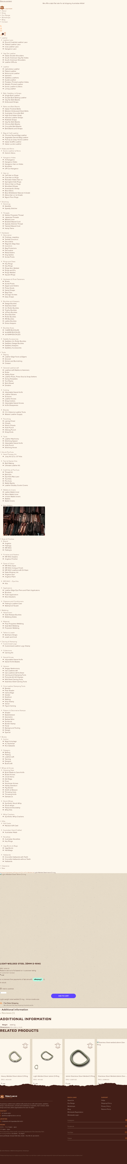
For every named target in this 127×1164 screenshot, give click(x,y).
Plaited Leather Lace (12, 44)
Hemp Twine (9, 228)
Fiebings (8, 545)
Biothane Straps (11, 635)
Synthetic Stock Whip (13, 803)
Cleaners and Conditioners (13, 601)
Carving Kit (9, 652)
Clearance (5, 866)
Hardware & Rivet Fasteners (14, 279)
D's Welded (28, 872)
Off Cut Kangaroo (11, 168)
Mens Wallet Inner (11, 494)
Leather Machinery (12, 439)
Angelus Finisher (11, 559)
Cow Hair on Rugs (12, 177)
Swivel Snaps (10, 290)
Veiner (7, 703)
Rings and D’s (10, 270)
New (3, 868)
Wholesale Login (73, 1115)
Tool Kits (8, 479)
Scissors (8, 396)
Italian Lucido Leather (13, 144)
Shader (7, 712)
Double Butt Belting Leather (15, 97)
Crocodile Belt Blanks (13, 126)
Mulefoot (8, 697)
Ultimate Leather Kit (12, 465)
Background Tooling (12, 728)
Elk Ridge (8, 779)
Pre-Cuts (8, 481)
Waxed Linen (10, 219)
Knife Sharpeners (11, 405)
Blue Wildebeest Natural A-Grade (17, 193)
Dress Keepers (10, 323)
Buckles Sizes (8, 328)
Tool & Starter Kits (10, 461)
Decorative (7, 235)
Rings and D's (18, 872)
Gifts (3, 821)
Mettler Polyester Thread (14, 215)
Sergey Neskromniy (12, 668)
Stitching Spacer (11, 441)
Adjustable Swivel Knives (14, 403)
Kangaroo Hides (9, 157)
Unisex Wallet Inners (12, 496)
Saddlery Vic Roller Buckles (15, 341)
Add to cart (63, 996)
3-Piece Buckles (11, 312)
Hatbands (7, 855)
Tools (4, 352)
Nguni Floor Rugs (11, 197)
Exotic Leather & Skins (13, 86)
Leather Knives (10, 399)
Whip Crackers (8, 814)
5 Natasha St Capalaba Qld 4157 (12, 1121)
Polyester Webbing (12, 628)
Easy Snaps (9, 297)
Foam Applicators (11, 594)
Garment (8, 75)
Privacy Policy (106, 1106)
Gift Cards (7, 823)
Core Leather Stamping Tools (14, 686)
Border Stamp (10, 723)
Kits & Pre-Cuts (8, 452)
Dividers (8, 385)
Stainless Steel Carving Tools (16, 681)
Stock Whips (8, 801)
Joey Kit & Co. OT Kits (13, 456)
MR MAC (8, 548)
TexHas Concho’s (11, 239)
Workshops (6, 17)
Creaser (8, 363)
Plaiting (8, 754)
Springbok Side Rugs (13, 182)
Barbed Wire (9, 719)
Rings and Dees (9, 261)
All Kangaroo (10, 160)
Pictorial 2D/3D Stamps (14, 677)
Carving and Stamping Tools (15, 675)
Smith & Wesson (11, 790)
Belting (7, 752)
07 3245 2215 (6, 1113)
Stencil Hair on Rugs (13, 184)
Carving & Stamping (9, 641)
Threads (6, 213)
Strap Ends (9, 432)
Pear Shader (9, 690)
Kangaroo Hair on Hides (14, 164)
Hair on (6, 173)
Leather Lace (8, 40)
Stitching (5, 202)
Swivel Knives (8, 657)
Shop (4, 13)
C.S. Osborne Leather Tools (15, 412)
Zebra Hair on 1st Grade (14, 195)
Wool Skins (9, 190)
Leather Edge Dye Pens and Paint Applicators (22, 590)
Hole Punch (9, 427)
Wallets (7, 498)
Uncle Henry (9, 777)
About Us (70, 1100)
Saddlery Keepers (11, 345)
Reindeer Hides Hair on (14, 179)
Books (4, 737)
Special (7, 732)
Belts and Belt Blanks (11, 106)
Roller (7, 372)
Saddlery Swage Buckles (14, 343)
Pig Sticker (9, 788)
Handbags (9, 850)
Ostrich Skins (10, 153)
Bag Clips (8, 292)
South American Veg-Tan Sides (16, 58)
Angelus (8, 543)
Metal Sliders (10, 252)
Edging (6, 354)
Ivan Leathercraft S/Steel (14, 673)
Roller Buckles (10, 316)
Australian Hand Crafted (12, 830)
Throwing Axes (10, 792)
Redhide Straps (11, 120)
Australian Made (11, 832)
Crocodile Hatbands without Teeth (18, 859)
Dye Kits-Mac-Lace (12, 476)
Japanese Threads (12, 217)
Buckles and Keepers (11, 301)
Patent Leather (10, 71)
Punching (7, 419)
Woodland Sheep (11, 186)
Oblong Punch (10, 430)
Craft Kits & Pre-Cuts (11, 470)
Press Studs (9, 288)
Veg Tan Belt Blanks (12, 100)
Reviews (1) (8, 1012)
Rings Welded (10, 272)
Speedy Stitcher (11, 208)
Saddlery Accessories (13, 348)
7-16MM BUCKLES (12, 330)
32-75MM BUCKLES (12, 334)
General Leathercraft (11, 368)
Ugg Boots (9, 848)
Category (6, 750)
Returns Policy (106, 1109)
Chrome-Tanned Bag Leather (16, 135)
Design (7, 730)
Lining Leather (10, 88)
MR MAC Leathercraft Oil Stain (16, 570)
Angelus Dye (10, 574)
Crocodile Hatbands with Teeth (16, 857)
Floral (7, 726)
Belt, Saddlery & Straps (12, 93)
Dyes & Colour (8, 563)
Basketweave (10, 715)
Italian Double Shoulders (14, 55)
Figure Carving (10, 706)
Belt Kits (8, 474)
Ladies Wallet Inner (12, 492)
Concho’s (8, 246)
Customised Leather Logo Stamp (17, 646)
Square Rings (10, 274)
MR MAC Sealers (11, 557)
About (4, 11)
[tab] (64, 1009)
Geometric (9, 717)
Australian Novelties (12, 839)
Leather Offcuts (11, 62)
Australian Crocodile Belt (14, 113)
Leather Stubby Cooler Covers (16, 485)
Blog (3, 19)
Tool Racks (9, 381)
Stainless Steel (10, 305)
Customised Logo (10, 644)
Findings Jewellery (12, 237)
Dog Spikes (9, 255)
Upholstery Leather (12, 69)
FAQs (103, 1100)
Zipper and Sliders (12, 286)
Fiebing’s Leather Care (13, 603)
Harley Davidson (11, 785)
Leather (4, 38)
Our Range (6, 15)
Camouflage (9, 692)
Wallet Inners (10, 501)
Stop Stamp (9, 701)
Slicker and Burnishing (13, 361)
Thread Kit (9, 472)
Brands (6, 410)
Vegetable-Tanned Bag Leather (16, 137)
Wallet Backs (10, 483)
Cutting (6, 390)
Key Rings (9, 263)
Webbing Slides (11, 617)
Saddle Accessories (10, 339)
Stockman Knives (11, 783)
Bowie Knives (10, 774)
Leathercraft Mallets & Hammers (17, 370)
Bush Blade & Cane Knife (14, 772)
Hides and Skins (8, 148)
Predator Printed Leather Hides (17, 82)
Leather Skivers (11, 394)
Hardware (5, 233)
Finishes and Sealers (11, 554)
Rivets (7, 281)
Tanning (8, 759)
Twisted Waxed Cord (12, 226)
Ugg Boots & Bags (10, 846)
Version (6, 666)
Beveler (8, 688)
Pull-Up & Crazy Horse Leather (16, 139)
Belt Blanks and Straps (14, 128)
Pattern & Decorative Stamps (14, 710)
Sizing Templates (11, 379)
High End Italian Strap (13, 115)
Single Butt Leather (12, 95)
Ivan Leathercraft (11, 670)
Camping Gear (8, 770)
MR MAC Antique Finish (14, 568)
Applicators (7, 588)
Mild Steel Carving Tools (14, 679)
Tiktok (69, 1138)
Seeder (7, 695)
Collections (7, 650)
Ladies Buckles (10, 321)
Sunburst (8, 721)
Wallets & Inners (9, 490)
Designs (8, 761)
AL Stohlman (10, 743)
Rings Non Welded (12, 268)
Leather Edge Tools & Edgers (16, 357)
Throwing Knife (10, 794)
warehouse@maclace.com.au (11, 1115)
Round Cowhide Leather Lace (16, 42)
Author (6, 739)
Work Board (9, 383)
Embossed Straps (11, 102)
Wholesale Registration (75, 1112)
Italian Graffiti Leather (13, 142)
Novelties (8, 166)
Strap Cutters (10, 401)
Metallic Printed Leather (14, 84)
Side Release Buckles (13, 615)
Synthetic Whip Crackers (14, 816)
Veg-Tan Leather (9, 53)
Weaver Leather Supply (13, 414)
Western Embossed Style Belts (16, 111)
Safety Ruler (9, 374)
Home (2, 872)
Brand (5, 541)
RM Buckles (9, 319)
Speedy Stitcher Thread (14, 224)
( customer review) (7, 972)
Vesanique (26, 1151)
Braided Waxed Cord (12, 221)
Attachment (7, 612)
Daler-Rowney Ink (11, 572)
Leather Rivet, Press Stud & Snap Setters (21, 376)
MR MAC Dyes (10, 565)
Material (6, 621)
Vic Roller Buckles (12, 308)
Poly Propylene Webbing (14, 623)
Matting (8, 699)
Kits (6, 583)
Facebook (70, 1126)
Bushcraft (8, 763)
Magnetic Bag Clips (12, 244)
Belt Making (9, 463)
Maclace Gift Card (11, 825)
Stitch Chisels (10, 425)
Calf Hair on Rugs (11, 175)
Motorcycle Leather (12, 73)
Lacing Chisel (10, 421)
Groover (8, 359)
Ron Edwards (10, 745)
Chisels (7, 423)
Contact (5, 22)
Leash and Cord (11, 637)
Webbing (5, 610)
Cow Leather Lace (11, 46)
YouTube (70, 1132)
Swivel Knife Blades (12, 661)
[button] (63, 989)
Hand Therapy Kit (9, 454)
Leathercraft (9, 757)
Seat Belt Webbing (12, 626)
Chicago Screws (11, 294)
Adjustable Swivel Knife (14, 392)
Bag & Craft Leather (10, 133)
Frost (7, 781)
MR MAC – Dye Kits (11, 581)
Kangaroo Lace (10, 49)
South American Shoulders (15, 60)
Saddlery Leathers (12, 77)
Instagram (70, 1120)
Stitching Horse (11, 447)
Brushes (8, 592)
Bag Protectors (11, 248)
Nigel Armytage (11, 741)
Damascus (9, 796)
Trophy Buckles (11, 310)
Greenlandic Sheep (12, 188)
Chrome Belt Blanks (12, 124)
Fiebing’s (8, 550)
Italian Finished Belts (13, 109)
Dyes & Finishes (8, 539)
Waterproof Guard (11, 605)
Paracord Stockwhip (12, 807)
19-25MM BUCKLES (12, 332)
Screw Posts (9, 257)
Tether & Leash (9, 632)
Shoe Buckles (10, 314)
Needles (8, 206)
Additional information (15, 1009)
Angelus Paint (10, 576)
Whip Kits (8, 810)
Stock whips (9, 805)
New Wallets (8, 505)
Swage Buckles (11, 303)
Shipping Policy (106, 1103)
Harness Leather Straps (14, 117)
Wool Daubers (10, 597)
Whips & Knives (8, 768)
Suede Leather (10, 80)
